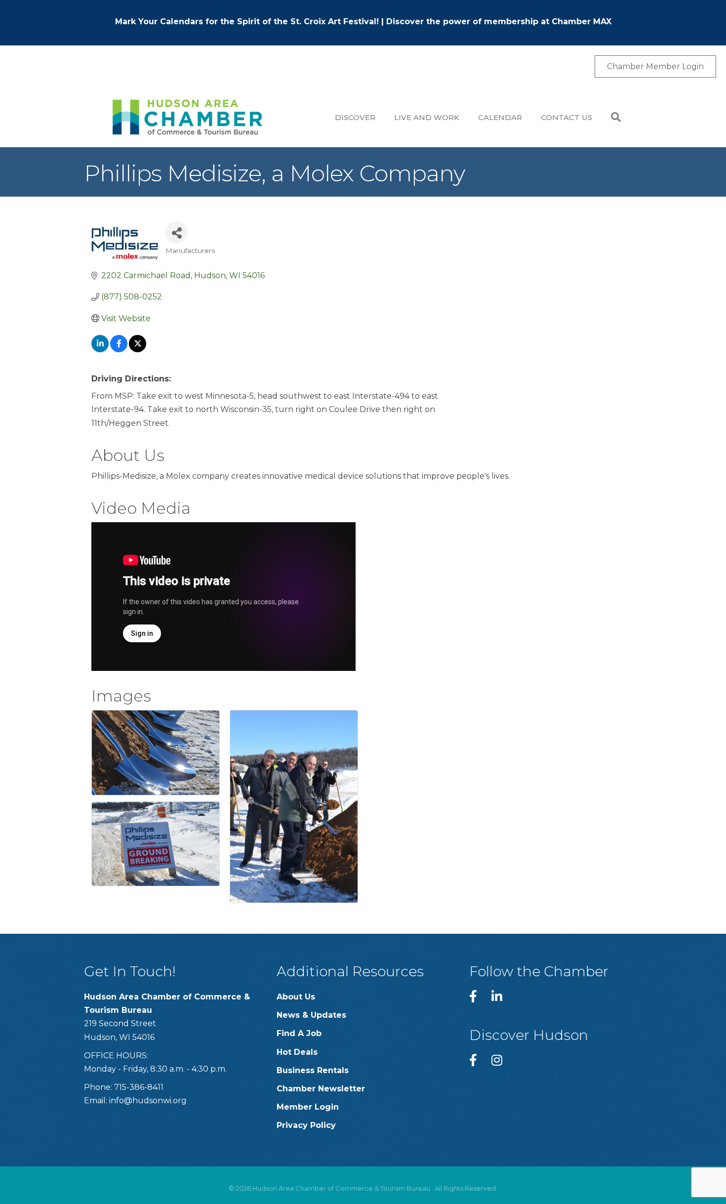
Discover (355, 117)
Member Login (308, 1107)
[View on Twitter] (137, 349)
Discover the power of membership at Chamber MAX (498, 21)
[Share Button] (176, 232)
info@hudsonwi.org (148, 1100)
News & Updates (311, 1015)
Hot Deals (297, 1052)
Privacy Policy (306, 1125)
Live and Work (426, 117)
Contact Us (566, 117)
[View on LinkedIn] (100, 349)
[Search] (611, 117)
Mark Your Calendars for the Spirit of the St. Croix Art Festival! (247, 21)
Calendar (500, 117)
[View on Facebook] (118, 349)
